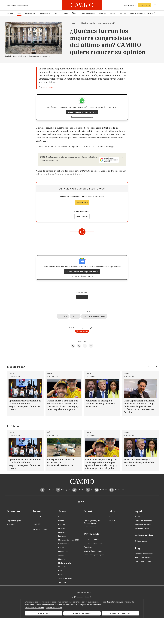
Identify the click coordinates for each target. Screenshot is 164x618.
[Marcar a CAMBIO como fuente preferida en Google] (109, 160)
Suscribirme (82, 202)
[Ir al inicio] (82, 5)
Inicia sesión (82, 216)
